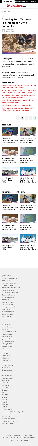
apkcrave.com (6, 276)
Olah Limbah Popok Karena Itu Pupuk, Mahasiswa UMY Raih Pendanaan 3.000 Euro (19, 96)
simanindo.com (7, 376)
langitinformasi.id (7, 314)
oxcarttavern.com (8, 290)
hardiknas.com (7, 356)
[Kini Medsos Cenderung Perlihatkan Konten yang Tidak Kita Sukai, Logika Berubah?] (10, 131)
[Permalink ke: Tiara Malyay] (3, 30)
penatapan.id (6, 404)
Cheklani (25, 440)
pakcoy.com (6, 358)
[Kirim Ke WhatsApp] (34, 118)
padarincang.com (7, 378)
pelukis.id (5, 383)
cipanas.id (5, 390)
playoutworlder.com (8, 419)
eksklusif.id (5, 392)
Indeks (8, 435)
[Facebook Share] (18, 118)
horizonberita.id (7, 334)
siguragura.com (7, 370)
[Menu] (3, 5)
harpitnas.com (6, 360)
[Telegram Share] (30, 118)
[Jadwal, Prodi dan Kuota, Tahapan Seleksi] (10, 171)
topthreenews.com (8, 409)
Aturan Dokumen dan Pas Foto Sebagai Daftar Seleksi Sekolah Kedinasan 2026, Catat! (18, 109)
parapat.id (5, 402)
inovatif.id (5, 395)
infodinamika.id (7, 346)
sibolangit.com (7, 368)
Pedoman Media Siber (28, 438)
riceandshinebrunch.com (10, 293)
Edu (3, 16)
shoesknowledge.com (9, 295)
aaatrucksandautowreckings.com (13, 411)
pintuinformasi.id (7, 329)
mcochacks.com (7, 285)
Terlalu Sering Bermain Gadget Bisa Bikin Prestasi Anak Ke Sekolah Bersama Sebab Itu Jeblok (19, 91)
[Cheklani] (15, 5)
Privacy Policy (27, 435)
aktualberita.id (6, 324)
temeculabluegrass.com (10, 421)
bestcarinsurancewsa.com (10, 278)
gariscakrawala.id (7, 305)
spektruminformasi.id (9, 339)
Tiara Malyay (9, 30)
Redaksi (5, 438)
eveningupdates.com (9, 283)
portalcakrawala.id (8, 336)
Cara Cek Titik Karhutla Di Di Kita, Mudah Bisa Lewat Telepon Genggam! (18, 101)
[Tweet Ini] (22, 118)
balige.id (4, 407)
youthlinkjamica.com (9, 414)
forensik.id (5, 353)
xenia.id (4, 397)
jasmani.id (5, 388)
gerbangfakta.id (7, 344)
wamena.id (5, 400)
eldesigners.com (7, 423)
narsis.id (4, 348)
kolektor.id (5, 380)
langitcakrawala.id (8, 312)
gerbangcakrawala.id (9, 307)
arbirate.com (6, 416)
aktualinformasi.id (8, 297)
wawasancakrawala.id (9, 319)
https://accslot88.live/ (9, 261)
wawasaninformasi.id (9, 332)
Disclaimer (14, 438)
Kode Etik (16, 435)
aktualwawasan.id (8, 341)
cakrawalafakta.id (7, 327)
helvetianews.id (7, 309)
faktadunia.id (6, 300)
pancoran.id (6, 385)
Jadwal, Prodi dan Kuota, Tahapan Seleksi (16, 105)
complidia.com (7, 281)
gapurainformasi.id (8, 302)
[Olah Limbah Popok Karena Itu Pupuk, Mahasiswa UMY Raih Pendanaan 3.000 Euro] (10, 151)
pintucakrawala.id (7, 316)
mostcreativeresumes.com (11, 288)
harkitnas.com (6, 363)
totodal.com (6, 273)
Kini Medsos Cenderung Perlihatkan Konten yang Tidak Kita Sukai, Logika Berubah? (19, 86)
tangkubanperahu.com (9, 365)
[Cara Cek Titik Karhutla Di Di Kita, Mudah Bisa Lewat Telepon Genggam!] (28, 151)
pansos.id (5, 351)
